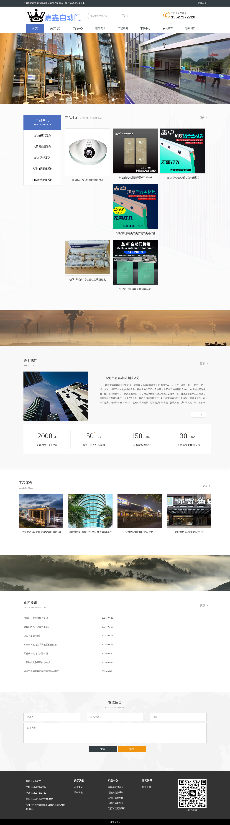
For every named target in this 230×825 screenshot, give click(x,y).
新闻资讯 (100, 28)
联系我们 (190, 28)
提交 (131, 749)
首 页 (35, 28)
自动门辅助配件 (42, 157)
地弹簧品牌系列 (42, 146)
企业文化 (78, 787)
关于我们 (55, 28)
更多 (202, 363)
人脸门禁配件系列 (42, 168)
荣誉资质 (78, 792)
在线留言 (168, 28)
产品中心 (78, 28)
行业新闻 (146, 787)
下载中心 (145, 28)
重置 (102, 749)
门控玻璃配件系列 (42, 179)
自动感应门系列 (42, 135)
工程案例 (123, 28)
